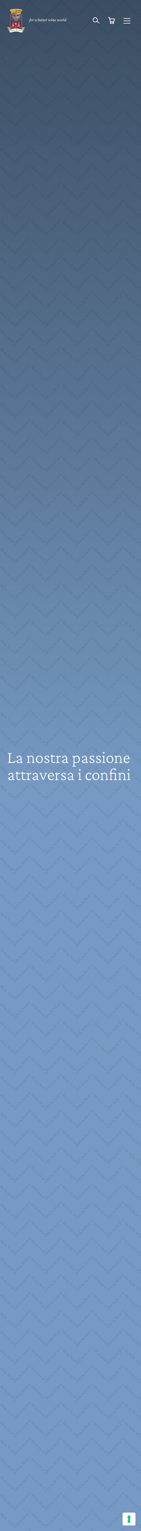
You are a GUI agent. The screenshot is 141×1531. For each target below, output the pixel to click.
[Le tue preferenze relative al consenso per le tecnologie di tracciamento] (129, 1519)
